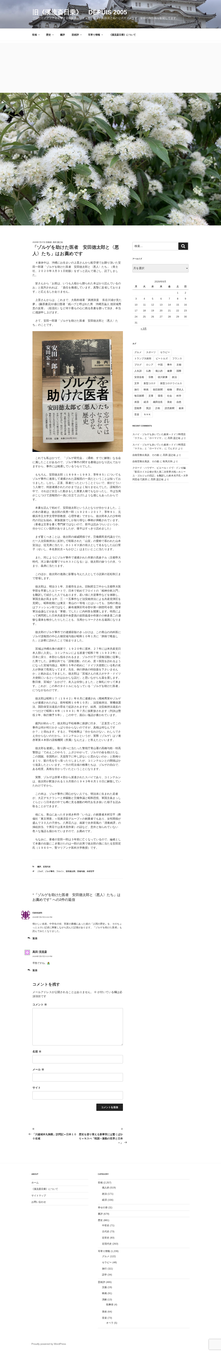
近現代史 (47, 867)
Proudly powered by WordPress (48, 1343)
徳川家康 (162, 377)
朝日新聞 (158, 389)
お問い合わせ (38, 1202)
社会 (169, 395)
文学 (136, 383)
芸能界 (138, 408)
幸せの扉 (103, 1207)
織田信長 (158, 402)
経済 (146, 402)
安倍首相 (139, 377)
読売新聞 (169, 408)
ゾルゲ (40, 871)
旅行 (136, 389)
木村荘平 (90, 871)
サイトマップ (38, 1195)
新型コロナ (150, 383)
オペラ (109, 1322)
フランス (177, 358)
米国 (136, 402)
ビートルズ (162, 358)
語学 (104, 1274)
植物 (169, 389)
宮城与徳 (81, 871)
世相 (34, 34)
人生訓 (138, 370)
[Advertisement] (110, 67)
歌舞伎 (109, 1304)
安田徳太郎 (70, 871)
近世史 (105, 1237)
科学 (178, 395)
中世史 (105, 1225)
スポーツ (151, 352)
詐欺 (157, 408)
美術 (169, 402)
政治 (174, 377)
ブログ (138, 364)
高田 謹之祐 (58, 242)
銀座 (181, 408)
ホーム (35, 1182)
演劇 (104, 1299)
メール (38, 1069)
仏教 (148, 370)
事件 (169, 364)
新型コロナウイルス (171, 383)
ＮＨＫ (147, 414)
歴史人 (180, 389)
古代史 (105, 1231)
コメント (39, 1004)
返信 (34, 938)
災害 (150, 395)
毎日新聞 (139, 395)
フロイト (60, 871)
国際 (178, 370)
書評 (62, 34)
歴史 (48, 34)
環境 (160, 395)
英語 (148, 408)
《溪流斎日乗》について (122, 34)
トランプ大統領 (142, 358)
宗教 (150, 377)
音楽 (136, 414)
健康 (169, 370)
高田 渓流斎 (39, 951)
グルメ (138, 352)
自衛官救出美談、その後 (145, 455)
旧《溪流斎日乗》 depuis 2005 (79, 12)
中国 (160, 364)
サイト (36, 1087)
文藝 (104, 1287)
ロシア (149, 364)
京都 (178, 364)
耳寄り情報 (94, 34)
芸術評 (75, 34)
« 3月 (144, 328)
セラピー (165, 352)
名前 (36, 1051)
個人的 (159, 370)
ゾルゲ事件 (49, 871)
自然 (178, 402)
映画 (146, 389)
